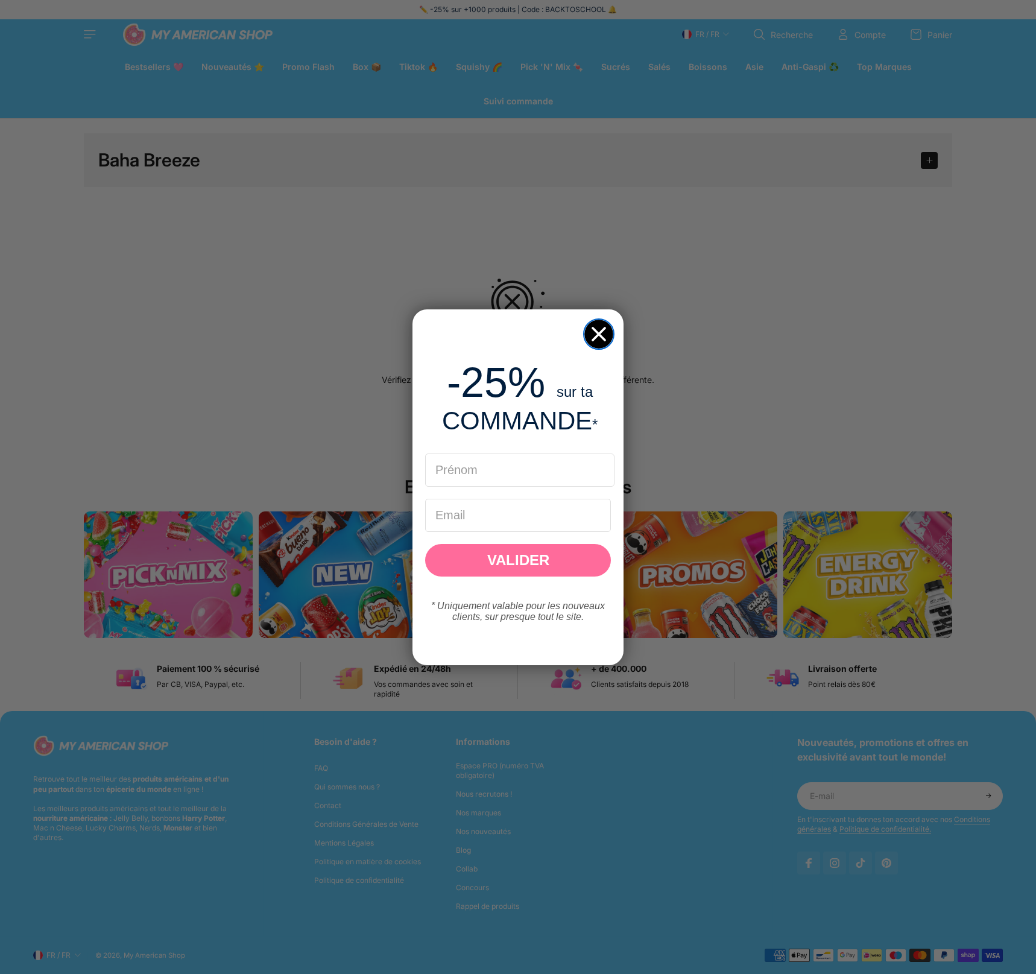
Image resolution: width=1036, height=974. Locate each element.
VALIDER (518, 560)
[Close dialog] (599, 334)
